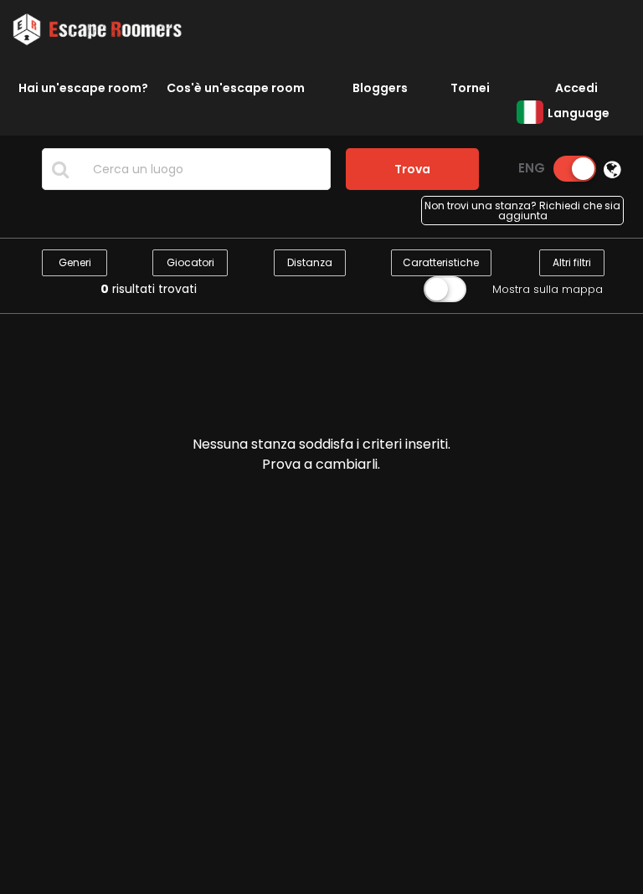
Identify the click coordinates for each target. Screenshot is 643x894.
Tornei (470, 88)
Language (579, 113)
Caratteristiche (441, 262)
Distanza (309, 262)
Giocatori (190, 262)
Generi (75, 262)
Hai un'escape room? (83, 88)
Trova (412, 169)
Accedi (576, 88)
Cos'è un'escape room (236, 88)
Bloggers (380, 88)
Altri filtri (572, 262)
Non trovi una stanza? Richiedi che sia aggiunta (522, 210)
